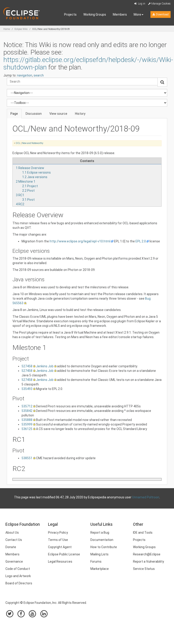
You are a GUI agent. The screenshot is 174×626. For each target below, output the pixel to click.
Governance (14, 561)
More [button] (137, 14)
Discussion (34, 113)
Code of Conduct (17, 569)
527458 (27, 366)
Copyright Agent (60, 547)
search (39, 75)
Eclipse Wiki (21, 29)
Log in (141, 3)
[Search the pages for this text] (162, 82)
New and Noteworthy (32, 143)
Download (162, 14)
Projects (70, 14)
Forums (96, 561)
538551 (27, 458)
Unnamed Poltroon (145, 497)
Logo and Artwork (18, 576)
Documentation (101, 540)
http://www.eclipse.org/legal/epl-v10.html (80, 241)
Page (14, 113)
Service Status (144, 569)
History (80, 113)
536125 (27, 429)
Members (120, 14)
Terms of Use (58, 540)
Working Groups (94, 14)
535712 (27, 406)
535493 (27, 389)
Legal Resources (60, 561)
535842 (27, 411)
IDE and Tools (142, 532)
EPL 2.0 (140, 241)
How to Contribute (103, 547)
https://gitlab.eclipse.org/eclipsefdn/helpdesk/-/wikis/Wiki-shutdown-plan (88, 63)
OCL (18, 143)
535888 (27, 420)
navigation (24, 75)
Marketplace (99, 569)
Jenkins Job (44, 366)
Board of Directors (18, 583)
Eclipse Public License (64, 554)
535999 (27, 424)
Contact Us (13, 540)
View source (58, 113)
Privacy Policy (58, 532)
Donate (10, 547)
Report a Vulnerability (148, 561)
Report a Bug (99, 532)
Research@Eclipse (146, 554)
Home (6, 29)
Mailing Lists (99, 554)
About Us (12, 532)
